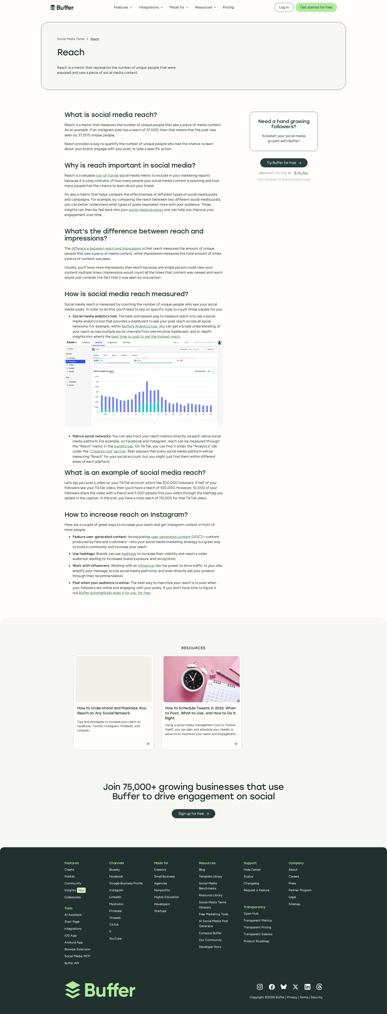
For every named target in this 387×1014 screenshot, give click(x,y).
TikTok (114, 924)
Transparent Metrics (258, 920)
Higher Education (166, 897)
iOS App (70, 935)
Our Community (210, 940)
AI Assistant (73, 915)
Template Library (210, 876)
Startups (160, 911)
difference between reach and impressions (106, 248)
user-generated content (171, 537)
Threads (115, 918)
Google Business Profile (126, 883)
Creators (160, 869)
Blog (202, 869)
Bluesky (114, 869)
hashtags (129, 553)
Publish (69, 876)
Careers (294, 876)
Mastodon (116, 904)
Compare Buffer (210, 933)
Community (72, 883)
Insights (74, 890)
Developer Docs (210, 947)
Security (316, 997)
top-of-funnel (107, 175)
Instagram (116, 890)
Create (69, 869)
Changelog (251, 883)
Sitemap (295, 904)
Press (292, 883)
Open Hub (251, 913)
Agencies (160, 883)
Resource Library (211, 895)
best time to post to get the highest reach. (146, 336)
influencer (146, 565)
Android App (73, 942)
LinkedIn (115, 897)
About (293, 869)
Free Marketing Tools (213, 914)
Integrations (73, 929)
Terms (304, 997)
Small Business (164, 876)
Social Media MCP (77, 956)
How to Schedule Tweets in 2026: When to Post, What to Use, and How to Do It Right (200, 713)
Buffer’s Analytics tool (139, 326)
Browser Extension (77, 949)
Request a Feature (256, 890)
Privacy (292, 997)
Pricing (228, 7)
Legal (292, 897)
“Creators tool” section (107, 451)
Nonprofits (162, 890)
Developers (162, 904)
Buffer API (71, 963)
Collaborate (72, 897)
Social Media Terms (70, 39)
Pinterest (115, 911)
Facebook (116, 876)
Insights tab (123, 446)
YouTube (115, 938)
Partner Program (300, 890)
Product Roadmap (256, 941)
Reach (95, 39)
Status (248, 876)
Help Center (252, 869)
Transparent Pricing (257, 927)
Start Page (71, 921)
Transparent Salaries (258, 934)
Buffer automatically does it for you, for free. (115, 593)
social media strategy (146, 209)
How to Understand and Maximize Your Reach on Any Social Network (112, 711)
